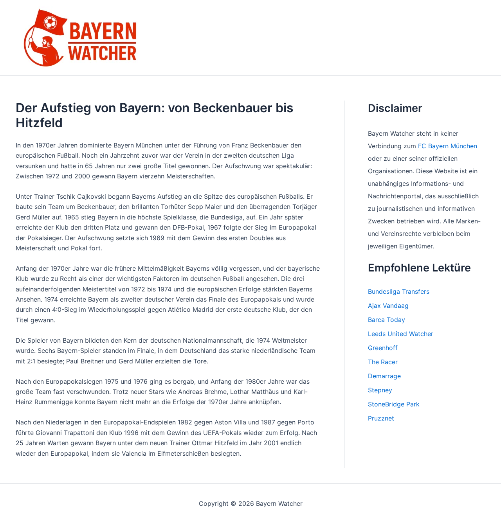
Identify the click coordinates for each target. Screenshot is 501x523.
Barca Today (386, 320)
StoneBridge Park (394, 404)
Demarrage (384, 376)
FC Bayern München (447, 146)
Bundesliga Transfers (398, 291)
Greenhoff (383, 348)
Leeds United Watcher (400, 334)
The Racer (383, 362)
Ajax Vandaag (388, 305)
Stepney (380, 390)
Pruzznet (381, 418)
